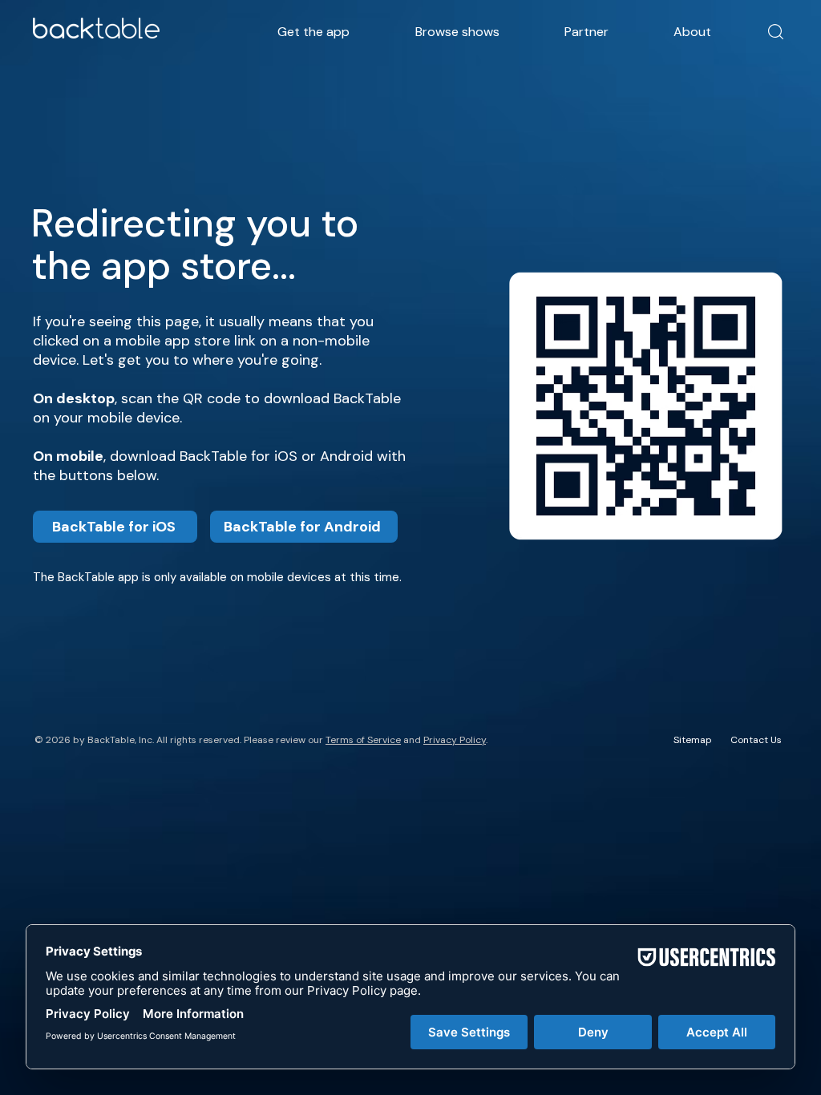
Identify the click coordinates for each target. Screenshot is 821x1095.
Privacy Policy (454, 739)
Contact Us (756, 739)
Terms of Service (363, 739)
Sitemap (692, 739)
